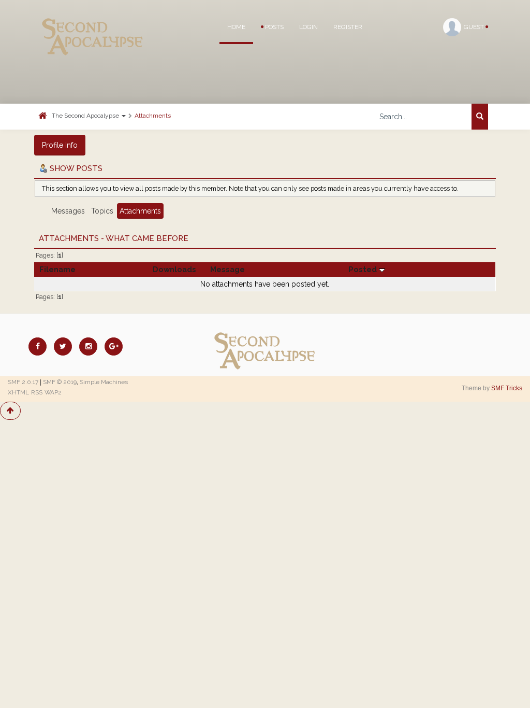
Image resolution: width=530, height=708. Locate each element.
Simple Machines (104, 382)
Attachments (153, 115)
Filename (57, 269)
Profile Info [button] (60, 145)
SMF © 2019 (60, 382)
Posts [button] (273, 27)
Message (227, 269)
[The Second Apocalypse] (92, 23)
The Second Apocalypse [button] (86, 115)
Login (308, 27)
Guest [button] (474, 27)
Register (347, 27)
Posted (363, 269)
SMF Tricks (506, 388)
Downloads (174, 269)
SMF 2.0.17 (23, 382)
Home (236, 27)
